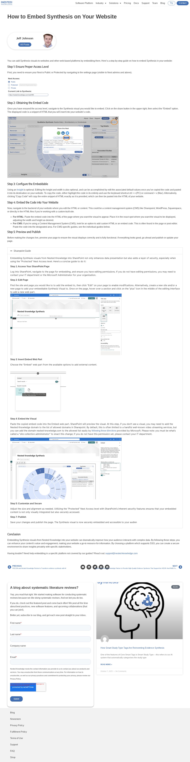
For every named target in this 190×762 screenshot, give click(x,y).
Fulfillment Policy (18, 732)
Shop (12, 757)
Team (155, 3)
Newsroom (15, 719)
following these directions (104, 430)
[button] (95, 251)
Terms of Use (16, 738)
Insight (20, 190)
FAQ (12, 751)
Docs (136, 3)
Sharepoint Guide (22, 251)
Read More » (106, 664)
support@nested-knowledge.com (121, 553)
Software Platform (84, 3)
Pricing (127, 3)
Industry (99, 3)
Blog (162, 3)
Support (145, 3)
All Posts (24, 44)
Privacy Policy (17, 725)
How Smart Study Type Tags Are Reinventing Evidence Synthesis (132, 648)
